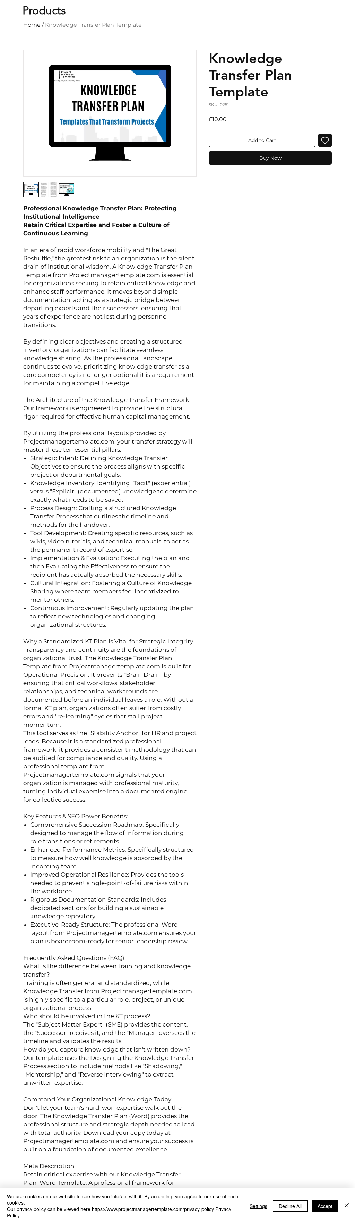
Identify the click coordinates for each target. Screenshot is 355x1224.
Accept (325, 1205)
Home (32, 25)
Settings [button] (258, 1205)
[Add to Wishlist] (325, 140)
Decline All (290, 1205)
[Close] (347, 1205)
